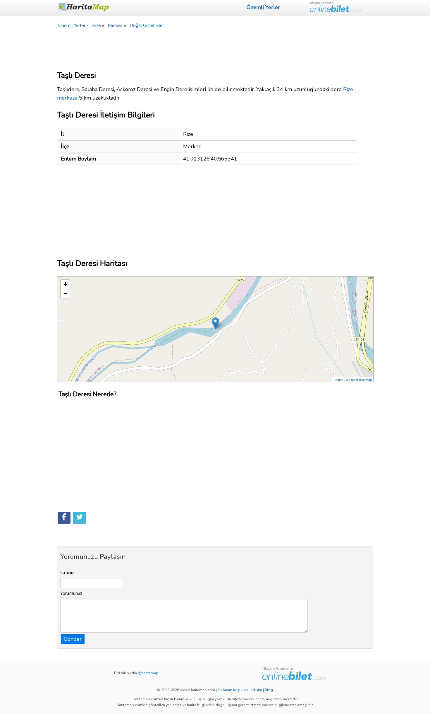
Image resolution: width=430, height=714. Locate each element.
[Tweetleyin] (79, 518)
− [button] (65, 293)
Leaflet (338, 379)
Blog (269, 690)
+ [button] (65, 284)
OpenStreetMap (360, 379)
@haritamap (148, 673)
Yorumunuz (71, 593)
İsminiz (67, 572)
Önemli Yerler (263, 7)
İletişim (256, 690)
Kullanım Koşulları (233, 690)
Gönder (73, 639)
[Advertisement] (215, 48)
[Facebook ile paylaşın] (64, 518)
